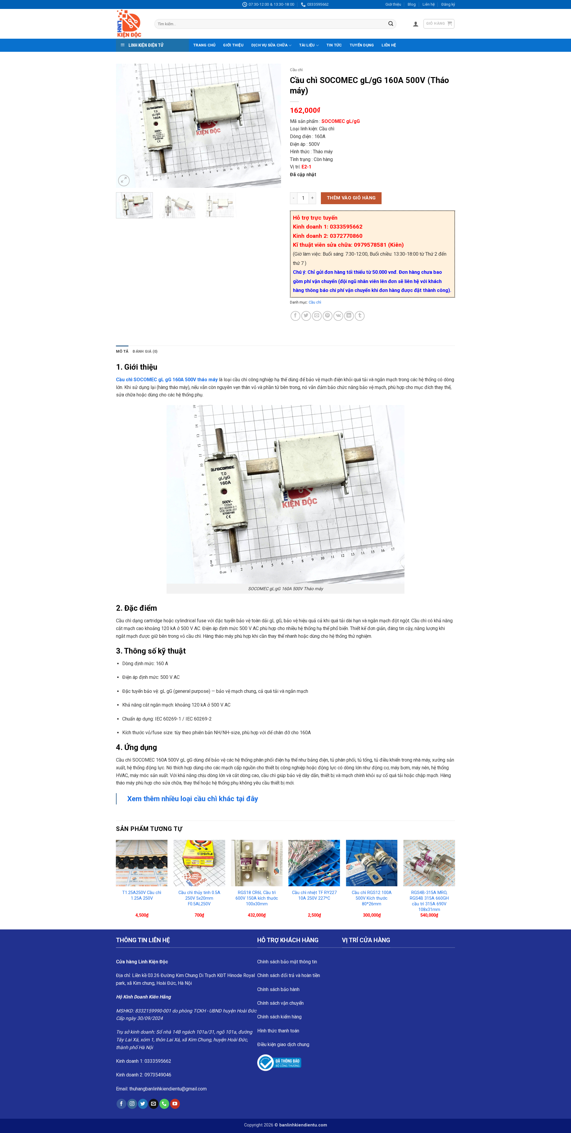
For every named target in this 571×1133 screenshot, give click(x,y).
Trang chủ (204, 45)
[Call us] (164, 1104)
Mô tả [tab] (122, 351)
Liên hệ (429, 4)
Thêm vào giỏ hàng (351, 198)
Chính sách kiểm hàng (279, 1017)
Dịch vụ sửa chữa (269, 45)
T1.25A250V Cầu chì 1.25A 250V (141, 895)
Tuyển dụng (362, 45)
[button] (416, 23)
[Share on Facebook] (295, 316)
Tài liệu (307, 45)
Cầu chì (296, 69)
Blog (412, 4)
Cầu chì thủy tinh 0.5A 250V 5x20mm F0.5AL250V (199, 898)
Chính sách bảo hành (278, 989)
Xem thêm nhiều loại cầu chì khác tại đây (193, 799)
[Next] (270, 125)
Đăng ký (448, 4)
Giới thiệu (393, 4)
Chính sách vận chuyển (280, 1003)
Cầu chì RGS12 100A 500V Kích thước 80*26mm (372, 898)
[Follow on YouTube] (175, 1104)
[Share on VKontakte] (338, 316)
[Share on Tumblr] (360, 316)
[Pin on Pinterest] (327, 316)
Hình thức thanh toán (278, 1031)
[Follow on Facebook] (121, 1104)
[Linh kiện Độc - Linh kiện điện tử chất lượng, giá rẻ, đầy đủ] (130, 24)
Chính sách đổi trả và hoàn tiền (288, 975)
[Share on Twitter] (306, 316)
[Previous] (126, 125)
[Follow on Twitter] (143, 1104)
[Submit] (391, 24)
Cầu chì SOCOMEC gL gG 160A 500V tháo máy (167, 379)
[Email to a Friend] (317, 316)
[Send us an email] (154, 1104)
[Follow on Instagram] (132, 1104)
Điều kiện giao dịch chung (283, 1044)
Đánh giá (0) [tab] (145, 351)
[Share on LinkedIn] (349, 316)
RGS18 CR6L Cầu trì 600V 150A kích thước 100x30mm (257, 898)
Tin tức (334, 45)
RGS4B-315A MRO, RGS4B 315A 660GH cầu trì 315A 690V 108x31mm (429, 901)
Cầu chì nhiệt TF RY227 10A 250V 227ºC (314, 895)
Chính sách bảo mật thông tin (287, 962)
